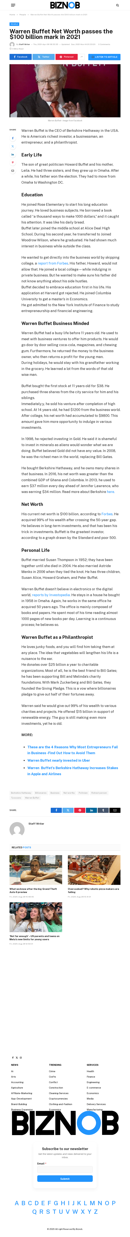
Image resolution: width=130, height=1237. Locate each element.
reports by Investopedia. (51, 595)
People (14, 24)
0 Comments (104, 44)
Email (41, 1163)
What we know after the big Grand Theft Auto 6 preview (33, 890)
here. (111, 492)
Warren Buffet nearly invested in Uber (58, 760)
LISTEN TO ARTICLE (104, 57)
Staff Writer (24, 44)
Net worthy (69, 793)
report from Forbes (53, 263)
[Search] (117, 5)
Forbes (107, 514)
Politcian (83, 793)
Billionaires (41, 793)
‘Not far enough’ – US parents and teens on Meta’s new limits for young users (34, 938)
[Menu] (13, 5)
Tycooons (16, 798)
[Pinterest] (13, 162)
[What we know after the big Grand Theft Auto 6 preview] (36, 870)
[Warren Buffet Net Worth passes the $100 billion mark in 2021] (65, 90)
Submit (65, 1179)
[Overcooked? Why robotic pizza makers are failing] (94, 870)
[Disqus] (65, 995)
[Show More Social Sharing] (81, 57)
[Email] (13, 170)
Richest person (99, 793)
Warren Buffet (32, 798)
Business (55, 793)
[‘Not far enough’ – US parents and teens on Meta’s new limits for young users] (36, 917)
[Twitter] (13, 146)
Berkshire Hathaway (21, 793)
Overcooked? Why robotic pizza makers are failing (93, 890)
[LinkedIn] (13, 154)
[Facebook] (13, 138)
